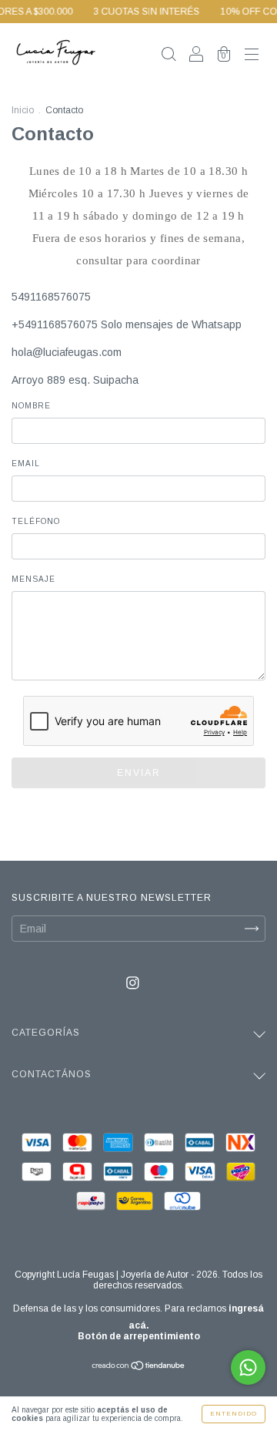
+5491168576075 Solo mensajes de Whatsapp (127, 324)
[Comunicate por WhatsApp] (248, 1367)
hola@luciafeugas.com (67, 352)
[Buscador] (168, 55)
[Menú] (251, 55)
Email (26, 463)
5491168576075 (51, 297)
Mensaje (33, 579)
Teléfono (36, 521)
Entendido (233, 1413)
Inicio (23, 110)
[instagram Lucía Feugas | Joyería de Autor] (133, 982)
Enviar (139, 773)
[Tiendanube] (139, 1367)
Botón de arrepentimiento (139, 1336)
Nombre (31, 405)
